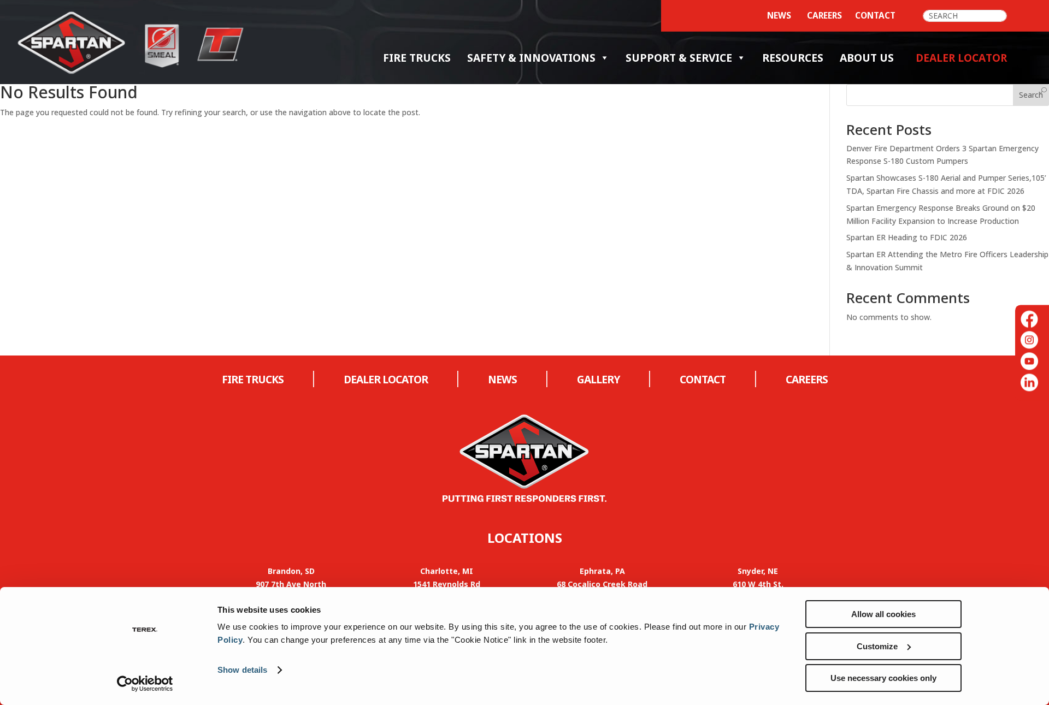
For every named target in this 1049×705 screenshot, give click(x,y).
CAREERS (824, 15)
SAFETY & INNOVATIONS (531, 57)
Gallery (598, 379)
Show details (242, 669)
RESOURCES (792, 57)
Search (1031, 95)
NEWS (502, 379)
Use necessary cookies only (883, 678)
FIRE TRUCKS (417, 57)
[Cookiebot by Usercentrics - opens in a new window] (145, 684)
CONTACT (875, 15)
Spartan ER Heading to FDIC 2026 (906, 237)
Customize (877, 646)
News (779, 15)
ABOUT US (867, 57)
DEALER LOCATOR (386, 379)
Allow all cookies (883, 614)
